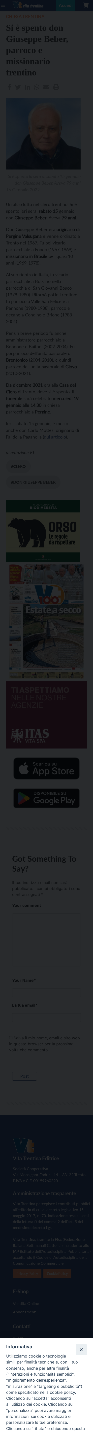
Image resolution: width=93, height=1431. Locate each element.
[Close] (81, 1349)
